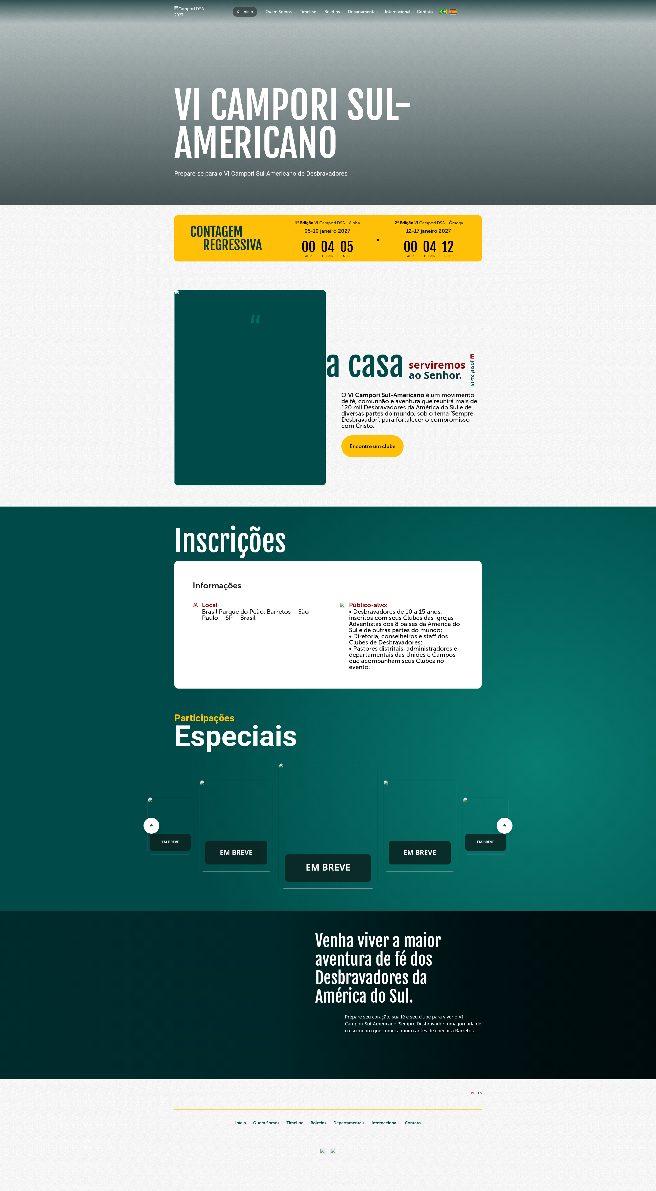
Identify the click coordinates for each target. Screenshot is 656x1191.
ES (480, 1093)
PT (473, 1093)
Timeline (308, 11)
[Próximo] (504, 826)
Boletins (332, 11)
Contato (425, 11)
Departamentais (363, 11)
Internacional (397, 11)
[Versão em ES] (453, 12)
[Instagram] (322, 1151)
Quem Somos (278, 11)
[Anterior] (151, 826)
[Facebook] (333, 1151)
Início (247, 11)
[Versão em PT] (443, 11)
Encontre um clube (372, 446)
